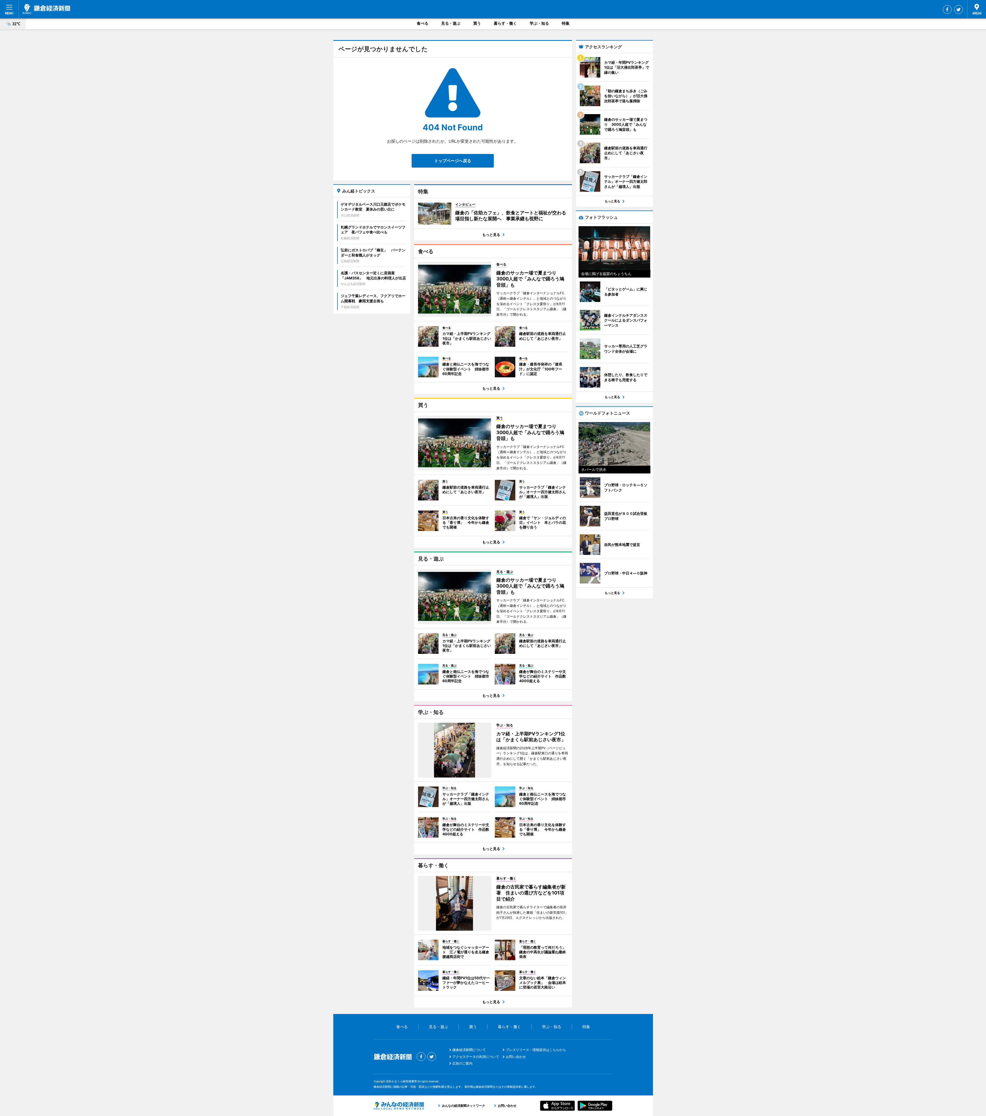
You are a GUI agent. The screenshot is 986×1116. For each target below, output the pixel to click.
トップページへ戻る (452, 160)
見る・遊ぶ (450, 23)
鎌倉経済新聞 (46, 9)
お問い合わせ (516, 1057)
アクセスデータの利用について (475, 1057)
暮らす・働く (505, 23)
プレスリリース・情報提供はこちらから (536, 1050)
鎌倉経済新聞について (469, 1050)
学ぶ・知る (539, 23)
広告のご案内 (462, 1063)
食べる (422, 23)
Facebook (947, 9)
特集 (566, 23)
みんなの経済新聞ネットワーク (399, 1106)
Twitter (958, 9)
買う (477, 23)
